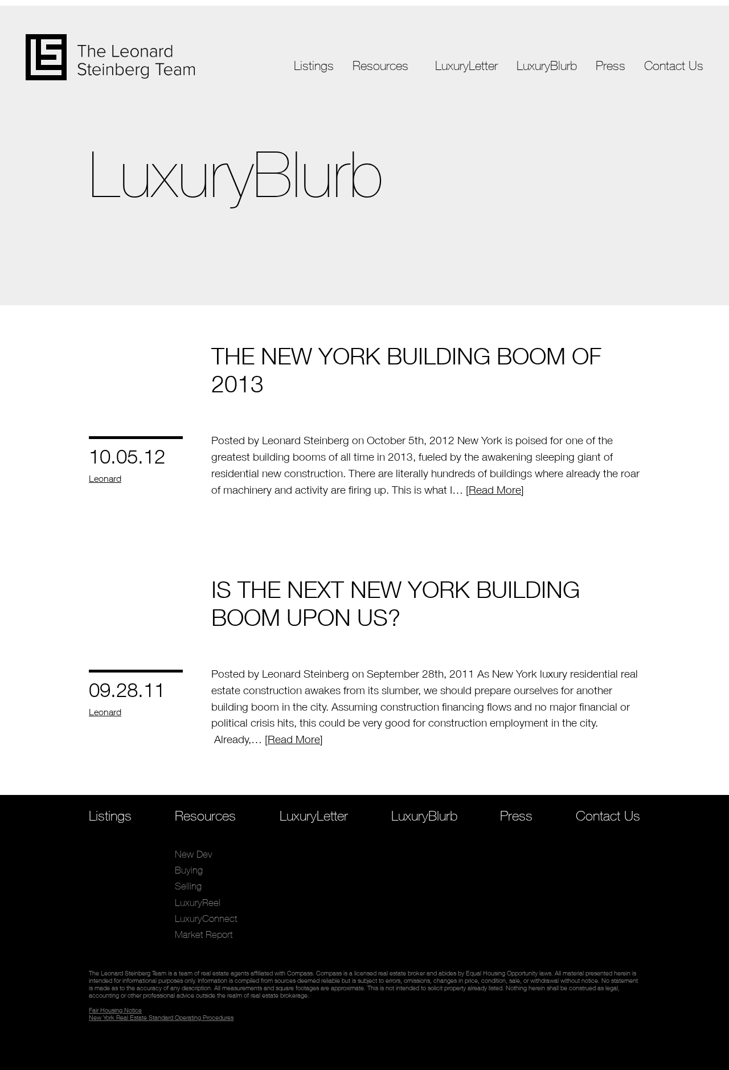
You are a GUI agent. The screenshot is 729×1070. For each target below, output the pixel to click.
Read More (495, 489)
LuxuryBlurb (547, 65)
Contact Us (673, 65)
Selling (366, 122)
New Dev (372, 90)
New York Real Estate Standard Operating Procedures (161, 1017)
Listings (314, 65)
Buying (367, 106)
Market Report (383, 170)
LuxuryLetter (466, 65)
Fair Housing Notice (115, 1010)
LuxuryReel (375, 138)
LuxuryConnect (384, 154)
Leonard (105, 478)
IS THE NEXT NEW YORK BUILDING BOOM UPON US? (395, 603)
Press (610, 65)
